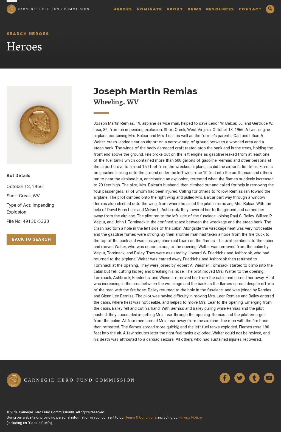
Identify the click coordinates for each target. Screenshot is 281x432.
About (175, 9)
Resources (220, 9)
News (194, 9)
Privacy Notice (190, 417)
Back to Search (31, 239)
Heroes (122, 9)
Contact (250, 9)
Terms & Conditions (140, 417)
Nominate (149, 9)
